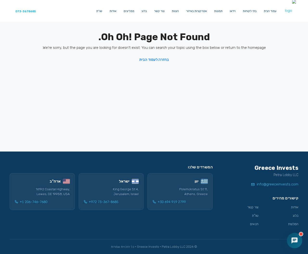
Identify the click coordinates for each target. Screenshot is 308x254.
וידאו (233, 11)
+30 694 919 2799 (172, 202)
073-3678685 (25, 11)
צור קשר (159, 11)
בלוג (144, 11)
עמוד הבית (270, 11)
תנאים (254, 224)
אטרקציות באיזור (196, 11)
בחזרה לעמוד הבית (154, 59)
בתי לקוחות (250, 11)
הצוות (175, 11)
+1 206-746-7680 (33, 202)
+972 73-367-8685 (103, 202)
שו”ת (99, 11)
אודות (112, 11)
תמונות (218, 11)
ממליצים (129, 11)
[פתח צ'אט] (294, 240)
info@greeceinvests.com (277, 184)
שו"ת (255, 216)
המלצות (293, 224)
